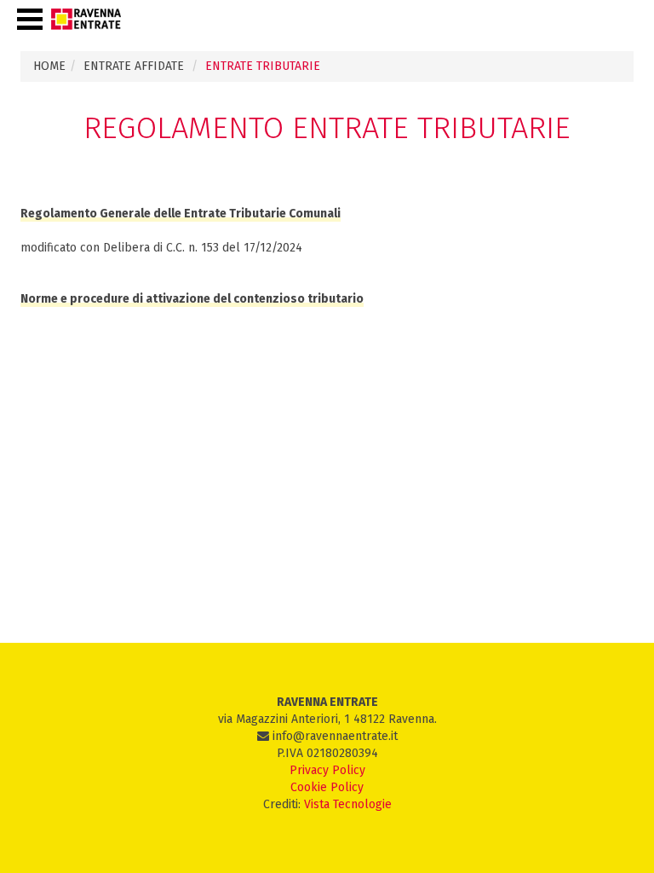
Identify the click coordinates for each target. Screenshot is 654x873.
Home (49, 66)
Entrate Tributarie (262, 66)
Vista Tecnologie (348, 804)
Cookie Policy (327, 787)
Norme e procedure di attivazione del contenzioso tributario (192, 299)
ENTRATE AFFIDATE (133, 66)
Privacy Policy (327, 770)
